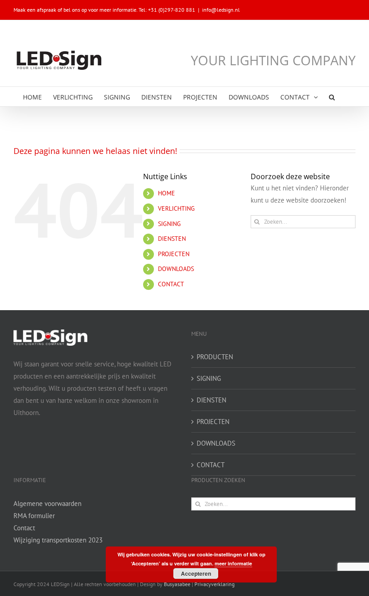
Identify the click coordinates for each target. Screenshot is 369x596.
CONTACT (171, 284)
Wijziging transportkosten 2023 (58, 540)
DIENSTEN (172, 239)
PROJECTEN (173, 254)
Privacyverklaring (214, 584)
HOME (166, 193)
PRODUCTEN (215, 356)
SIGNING (169, 224)
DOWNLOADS (176, 269)
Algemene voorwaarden (47, 503)
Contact (24, 528)
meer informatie (233, 563)
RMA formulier (34, 515)
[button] (332, 96)
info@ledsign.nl (221, 9)
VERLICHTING (176, 208)
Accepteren (196, 573)
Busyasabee (177, 584)
